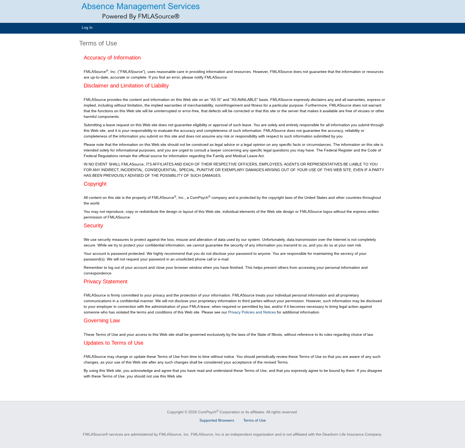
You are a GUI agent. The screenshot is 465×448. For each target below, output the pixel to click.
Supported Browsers (216, 420)
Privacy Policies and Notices (252, 312)
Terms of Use (254, 420)
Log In (87, 27)
